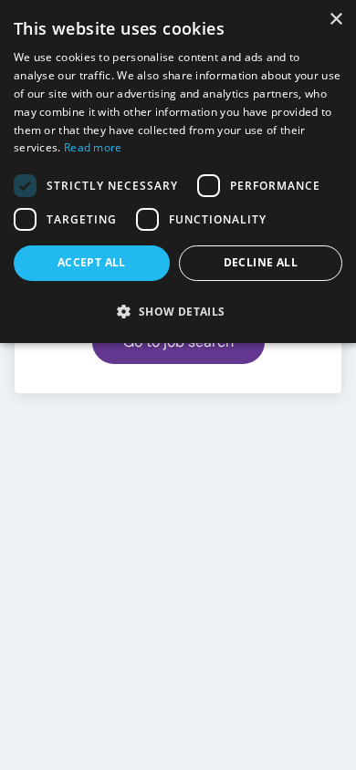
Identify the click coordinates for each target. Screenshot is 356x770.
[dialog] (178, 171)
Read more (93, 147)
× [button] (335, 19)
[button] (178, 311)
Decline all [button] (261, 262)
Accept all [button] (92, 262)
